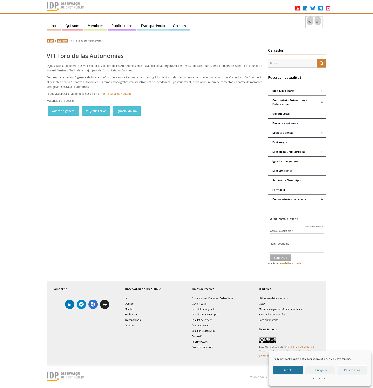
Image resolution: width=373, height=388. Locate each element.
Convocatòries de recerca (297, 199)
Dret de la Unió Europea (297, 151)
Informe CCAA (199, 341)
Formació (278, 190)
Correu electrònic (281, 231)
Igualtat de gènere (285, 161)
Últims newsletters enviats (273, 298)
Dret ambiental (282, 171)
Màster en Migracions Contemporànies (280, 309)
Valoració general (63, 111)
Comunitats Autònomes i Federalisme (297, 102)
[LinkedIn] (305, 8)
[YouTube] (297, 8)
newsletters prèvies (291, 263)
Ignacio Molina (127, 111)
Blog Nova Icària (297, 90)
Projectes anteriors (285, 123)
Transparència (152, 25)
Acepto (287, 370)
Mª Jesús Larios (96, 111)
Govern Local (281, 113)
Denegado (320, 370)
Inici (54, 25)
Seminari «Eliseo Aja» (286, 180)
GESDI (262, 303)
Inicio (50, 41)
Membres (95, 25)
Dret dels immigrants (203, 309)
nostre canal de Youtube (116, 93)
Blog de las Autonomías (272, 314)
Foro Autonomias (268, 320)
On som (179, 25)
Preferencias (352, 370)
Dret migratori (282, 142)
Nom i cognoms (279, 243)
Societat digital (297, 132)
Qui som (72, 25)
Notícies (62, 41)
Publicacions (122, 25)
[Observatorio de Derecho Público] (66, 10)
